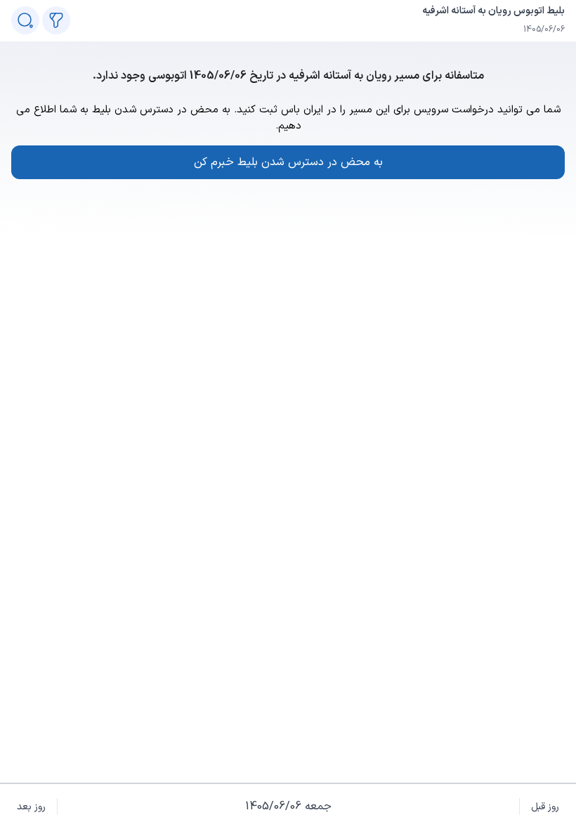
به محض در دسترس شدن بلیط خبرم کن (288, 162)
